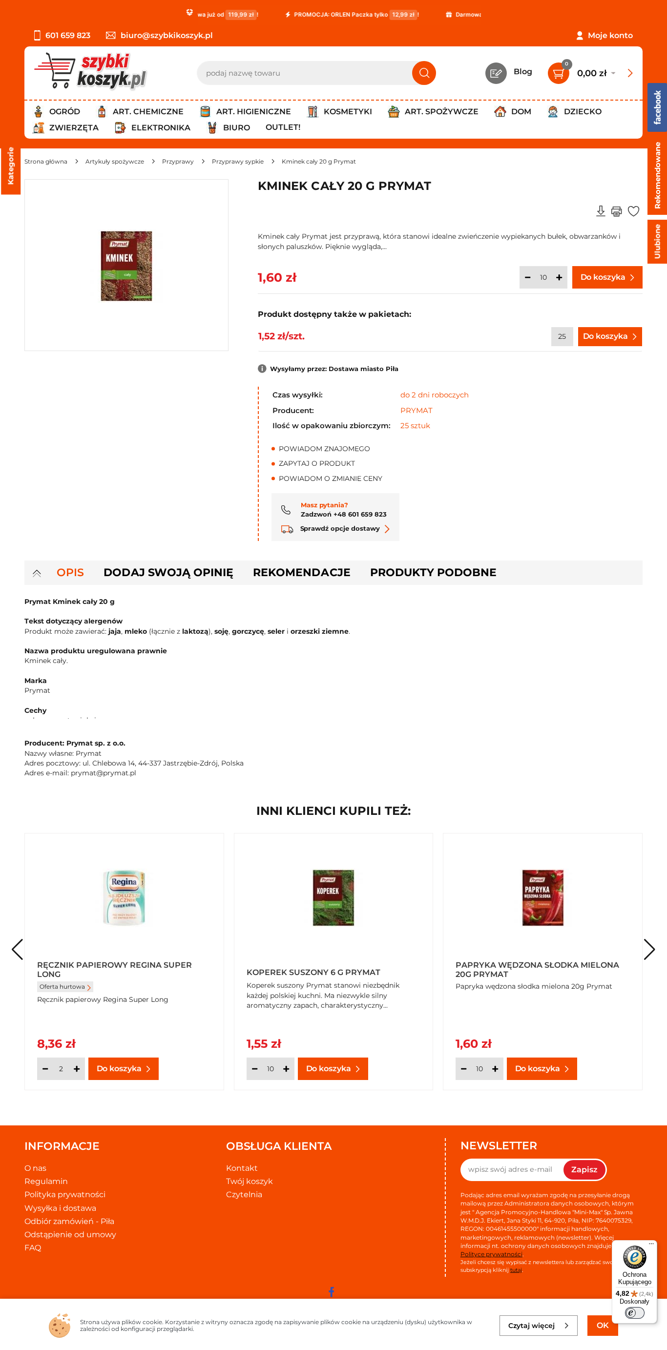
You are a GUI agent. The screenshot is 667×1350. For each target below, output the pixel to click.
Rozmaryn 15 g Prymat (88, 972)
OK (603, 1325)
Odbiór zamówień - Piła (69, 1221)
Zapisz (584, 1169)
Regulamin (46, 1181)
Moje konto (610, 35)
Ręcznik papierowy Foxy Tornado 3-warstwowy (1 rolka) (331, 969)
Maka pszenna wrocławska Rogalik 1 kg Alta (541, 969)
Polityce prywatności (491, 1254)
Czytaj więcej (531, 1325)
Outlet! (283, 127)
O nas (35, 1168)
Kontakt (242, 1168)
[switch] (635, 1313)
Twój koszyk (249, 1181)
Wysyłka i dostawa (60, 1208)
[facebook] (331, 1292)
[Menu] (651, 1246)
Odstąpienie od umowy (70, 1234)
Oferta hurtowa (271, 986)
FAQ (32, 1247)
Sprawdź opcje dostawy (339, 528)
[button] (649, 949)
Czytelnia (244, 1194)
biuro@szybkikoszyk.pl (167, 35)
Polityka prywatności (64, 1194)
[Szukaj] (424, 73)
